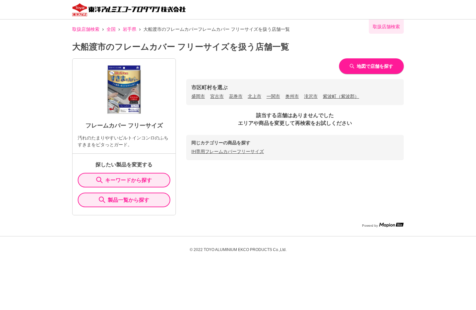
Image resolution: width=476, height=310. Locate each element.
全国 (111, 29)
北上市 (254, 96)
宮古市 (217, 96)
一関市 (273, 96)
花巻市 (236, 96)
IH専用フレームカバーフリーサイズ (227, 151)
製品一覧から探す (128, 200)
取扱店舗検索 (85, 29)
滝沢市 (311, 96)
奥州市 (292, 96)
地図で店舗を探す (375, 66)
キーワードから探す (128, 180)
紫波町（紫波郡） (341, 96)
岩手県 (129, 29)
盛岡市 (198, 96)
